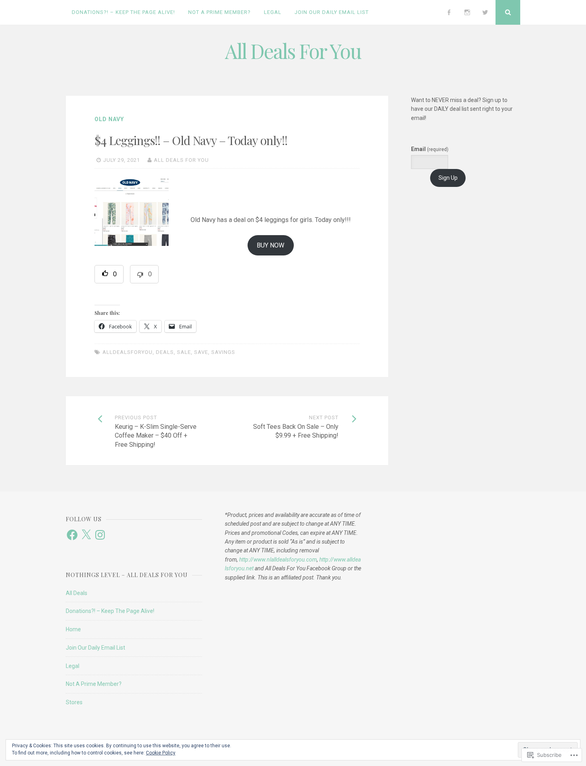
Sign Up (448, 178)
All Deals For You (293, 50)
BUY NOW (270, 245)
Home (73, 629)
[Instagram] (467, 12)
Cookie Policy (160, 753)
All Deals (76, 593)
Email (429, 149)
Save (201, 352)
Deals (165, 352)
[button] (109, 274)
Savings (223, 352)
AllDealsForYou (127, 352)
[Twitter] (485, 12)
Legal (272, 12)
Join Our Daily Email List (332, 12)
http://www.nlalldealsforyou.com (278, 559)
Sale (184, 352)
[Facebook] (448, 12)
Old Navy (109, 119)
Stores (74, 702)
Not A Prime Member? (219, 12)
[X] (86, 534)
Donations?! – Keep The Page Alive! (123, 12)
